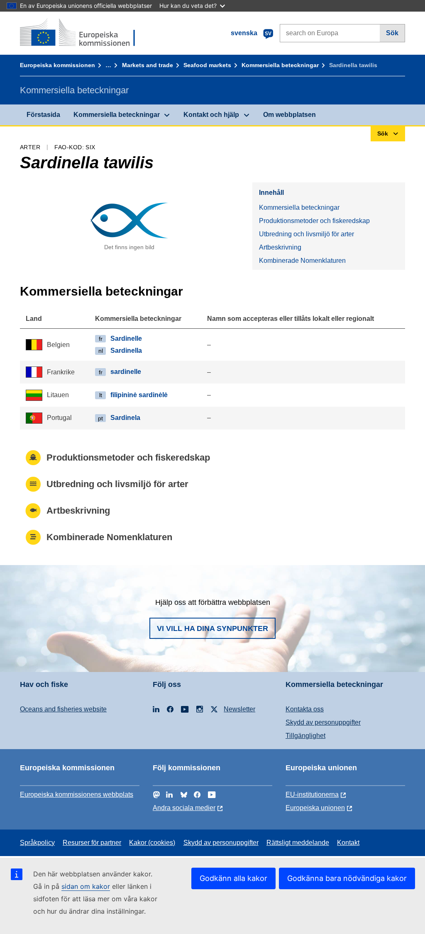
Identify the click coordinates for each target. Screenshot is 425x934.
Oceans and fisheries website (63, 709)
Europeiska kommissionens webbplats (76, 794)
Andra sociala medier (184, 807)
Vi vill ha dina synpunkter (212, 628)
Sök (392, 32)
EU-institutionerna (312, 794)
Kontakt (348, 842)
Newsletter (239, 709)
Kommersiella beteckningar (280, 65)
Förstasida (43, 114)
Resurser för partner (92, 842)
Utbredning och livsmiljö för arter (306, 234)
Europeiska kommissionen (57, 65)
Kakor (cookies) (152, 842)
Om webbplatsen (289, 114)
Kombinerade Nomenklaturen (302, 260)
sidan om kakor (85, 886)
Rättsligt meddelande (297, 842)
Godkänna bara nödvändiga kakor (347, 878)
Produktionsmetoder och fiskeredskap (314, 220)
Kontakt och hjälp (211, 114)
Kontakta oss (305, 709)
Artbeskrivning (280, 247)
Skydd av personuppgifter (323, 722)
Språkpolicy (37, 842)
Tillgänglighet (305, 735)
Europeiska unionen (315, 807)
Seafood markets (207, 65)
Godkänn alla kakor (233, 878)
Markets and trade (147, 65)
